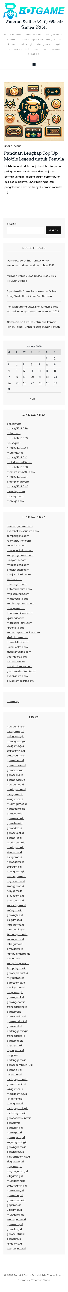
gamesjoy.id (14, 1069)
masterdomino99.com (21, 472)
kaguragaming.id (17, 1142)
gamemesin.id (15, 818)
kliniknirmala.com (17, 637)
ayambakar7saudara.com (23, 531)
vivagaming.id (15, 746)
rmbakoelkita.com (18, 565)
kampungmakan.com (20, 555)
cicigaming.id (15, 992)
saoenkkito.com (16, 545)
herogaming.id (16, 726)
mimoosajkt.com (17, 598)
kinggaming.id (15, 1161)
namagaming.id (16, 741)
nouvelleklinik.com (18, 642)
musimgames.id (17, 804)
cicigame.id (14, 1055)
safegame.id (14, 910)
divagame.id (14, 857)
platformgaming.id (18, 1156)
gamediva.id (14, 828)
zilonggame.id (15, 886)
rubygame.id (14, 891)
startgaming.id (16, 750)
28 (40, 383)
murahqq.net (15, 452)
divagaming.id (15, 731)
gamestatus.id (16, 1234)
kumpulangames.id (18, 953)
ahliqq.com (14, 433)
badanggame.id (16, 1060)
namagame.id (15, 862)
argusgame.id (15, 895)
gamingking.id (15, 1152)
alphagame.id (15, 1050)
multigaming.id (16, 1181)
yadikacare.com (17, 656)
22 (47, 377)
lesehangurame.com (20, 526)
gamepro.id (14, 1239)
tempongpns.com (18, 536)
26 (24, 383)
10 (9, 370)
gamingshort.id (16, 1002)
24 (9, 383)
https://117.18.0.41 (17, 457)
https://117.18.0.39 (17, 438)
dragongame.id (16, 1248)
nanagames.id (15, 1103)
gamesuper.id (15, 833)
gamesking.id (15, 1195)
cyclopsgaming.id (17, 1108)
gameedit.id (14, 1026)
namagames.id (16, 808)
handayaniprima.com (20, 550)
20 (32, 377)
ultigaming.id (15, 1176)
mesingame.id (15, 847)
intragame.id (14, 944)
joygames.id (14, 1074)
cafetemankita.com (19, 589)
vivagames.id (15, 799)
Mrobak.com (14, 579)
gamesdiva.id (15, 775)
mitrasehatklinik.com (19, 623)
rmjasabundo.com (18, 594)
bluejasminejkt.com (19, 574)
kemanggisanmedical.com (23, 632)
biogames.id (14, 920)
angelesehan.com (18, 569)
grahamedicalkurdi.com (21, 671)
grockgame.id (15, 900)
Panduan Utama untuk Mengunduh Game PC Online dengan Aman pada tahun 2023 (33, 309)
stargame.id (14, 866)
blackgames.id (16, 987)
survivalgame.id (16, 905)
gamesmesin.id (16, 765)
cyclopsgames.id (17, 1079)
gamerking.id (15, 1127)
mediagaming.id (17, 1094)
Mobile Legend (12, 146)
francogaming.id (17, 1007)
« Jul (32, 398)
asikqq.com (14, 423)
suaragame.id (15, 939)
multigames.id (15, 1214)
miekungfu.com (17, 584)
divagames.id (15, 794)
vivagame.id (14, 852)
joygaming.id (14, 1098)
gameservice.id (16, 1016)
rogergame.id (15, 1045)
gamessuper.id (16, 779)
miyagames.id (15, 978)
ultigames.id (14, 1210)
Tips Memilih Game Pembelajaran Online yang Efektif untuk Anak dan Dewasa (31, 294)
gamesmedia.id (16, 1084)
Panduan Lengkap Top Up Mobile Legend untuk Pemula (34, 156)
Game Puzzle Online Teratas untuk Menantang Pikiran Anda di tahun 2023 (30, 263)
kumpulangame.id (18, 963)
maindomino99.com (19, 462)
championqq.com (18, 481)
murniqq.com (15, 496)
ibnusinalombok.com (19, 666)
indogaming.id (15, 736)
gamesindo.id (15, 770)
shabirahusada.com (19, 652)
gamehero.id (14, 823)
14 (40, 370)
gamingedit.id (15, 997)
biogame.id (14, 958)
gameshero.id (15, 760)
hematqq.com (16, 491)
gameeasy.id (15, 1224)
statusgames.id (16, 1219)
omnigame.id (15, 949)
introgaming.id (16, 929)
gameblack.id (15, 1040)
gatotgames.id (16, 982)
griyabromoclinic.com (20, 681)
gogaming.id (14, 1166)
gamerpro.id (14, 1132)
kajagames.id (15, 1089)
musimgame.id (16, 842)
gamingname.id (16, 1147)
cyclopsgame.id (16, 1113)
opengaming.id (16, 871)
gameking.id (14, 1229)
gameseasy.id (15, 1190)
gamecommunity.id (19, 1118)
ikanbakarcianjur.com (20, 613)
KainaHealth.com (17, 647)
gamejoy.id (13, 1123)
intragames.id (15, 924)
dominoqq (13, 701)
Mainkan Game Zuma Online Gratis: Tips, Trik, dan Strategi (31, 278)
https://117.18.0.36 (17, 428)
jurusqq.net (14, 443)
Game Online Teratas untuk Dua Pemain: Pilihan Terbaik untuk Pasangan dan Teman (33, 324)
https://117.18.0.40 (17, 486)
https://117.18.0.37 (17, 477)
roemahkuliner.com (19, 540)
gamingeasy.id (16, 1137)
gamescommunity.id (20, 1065)
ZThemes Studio (41, 1280)
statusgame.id (16, 755)
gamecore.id (14, 813)
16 (55, 370)
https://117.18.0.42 (17, 448)
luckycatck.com (17, 560)
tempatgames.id (17, 934)
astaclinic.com (16, 661)
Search (13, 224)
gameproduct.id (17, 1021)
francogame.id (16, 1036)
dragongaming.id (17, 1171)
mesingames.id (16, 789)
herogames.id (15, 784)
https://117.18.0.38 (17, 467)
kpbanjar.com (15, 627)
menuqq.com (15, 501)
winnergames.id (16, 876)
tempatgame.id (16, 968)
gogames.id (14, 1205)
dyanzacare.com (17, 676)
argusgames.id (16, 881)
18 (17, 377)
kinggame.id (14, 1243)
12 (24, 370)
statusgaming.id (17, 1185)
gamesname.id (16, 1200)
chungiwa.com (16, 608)
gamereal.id (14, 1011)
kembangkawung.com (20, 603)
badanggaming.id (17, 1031)
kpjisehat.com (15, 618)
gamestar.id (14, 837)
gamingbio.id (15, 915)
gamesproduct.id (17, 973)
